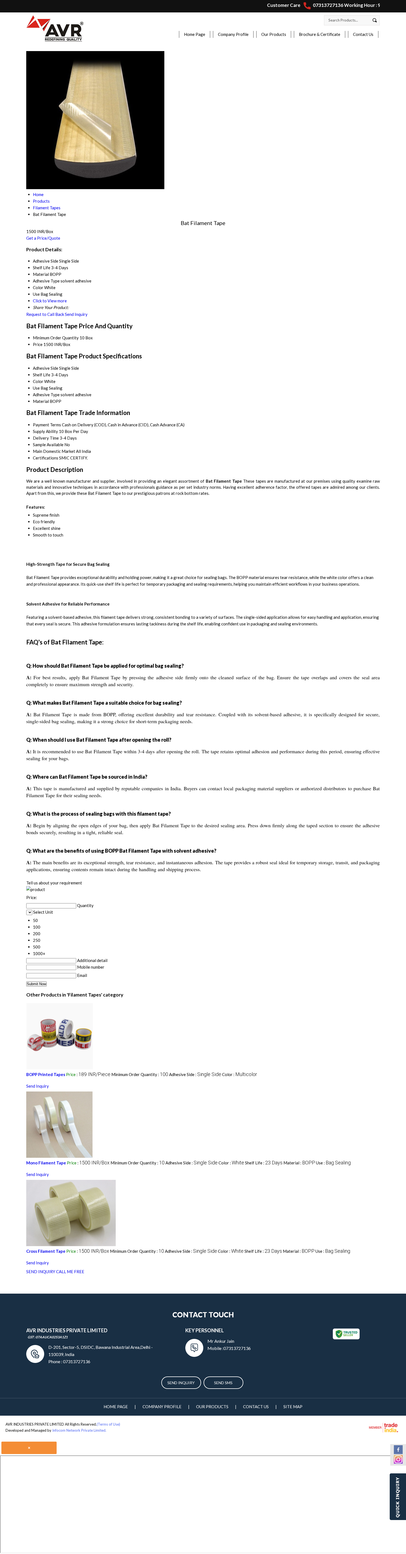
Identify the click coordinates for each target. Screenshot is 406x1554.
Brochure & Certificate (319, 34)
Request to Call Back (45, 314)
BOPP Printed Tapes (45, 1074)
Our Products (273, 34)
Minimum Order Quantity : (139, 1074)
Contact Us (363, 34)
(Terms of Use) (108, 1424)
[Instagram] (398, 1462)
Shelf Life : (264, 1162)
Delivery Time (46, 437)
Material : (299, 1162)
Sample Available (48, 444)
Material (41, 401)
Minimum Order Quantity (56, 337)
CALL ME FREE (70, 1271)
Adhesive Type (46, 394)
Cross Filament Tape (45, 1251)
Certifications (45, 457)
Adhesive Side (45, 368)
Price (38, 344)
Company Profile (233, 34)
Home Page (194, 34)
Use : (333, 1162)
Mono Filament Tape (46, 1162)
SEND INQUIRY (40, 1271)
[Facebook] (398, 1452)
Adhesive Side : (195, 1074)
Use (36, 387)
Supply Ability (45, 431)
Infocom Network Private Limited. (79, 1430)
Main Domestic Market (54, 451)
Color (38, 381)
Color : (239, 1074)
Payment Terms (47, 424)
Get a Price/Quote (43, 238)
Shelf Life (41, 374)
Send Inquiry (76, 314)
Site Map (292, 1406)
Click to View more (50, 300)
